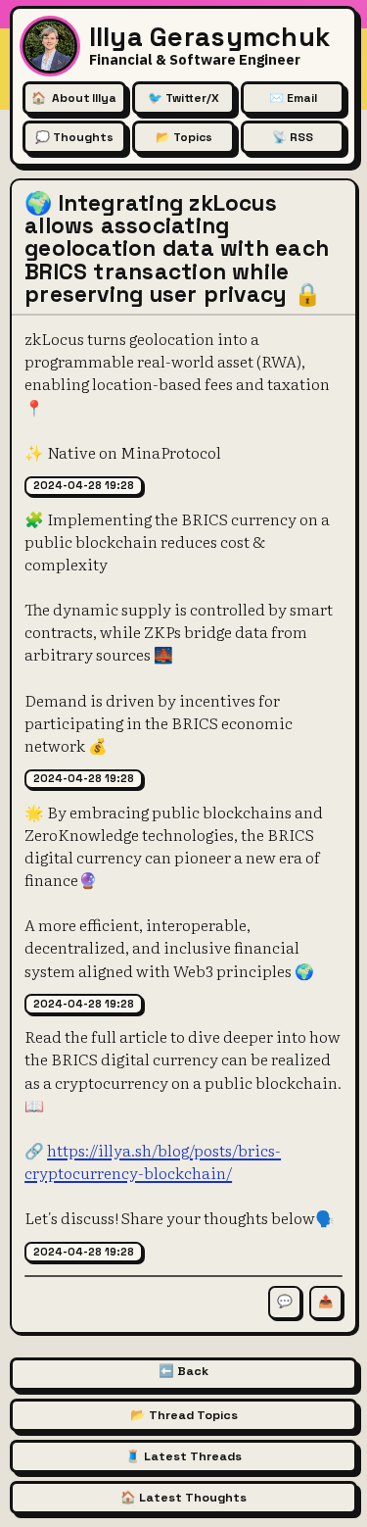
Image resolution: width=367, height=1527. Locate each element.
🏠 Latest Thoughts (183, 1497)
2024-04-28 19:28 (83, 485)
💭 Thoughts (74, 137)
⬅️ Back (183, 1371)
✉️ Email (293, 98)
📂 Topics (184, 137)
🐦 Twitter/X (183, 98)
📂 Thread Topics (184, 1415)
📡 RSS (292, 137)
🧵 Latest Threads (183, 1456)
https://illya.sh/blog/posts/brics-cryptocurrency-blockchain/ (152, 1161)
